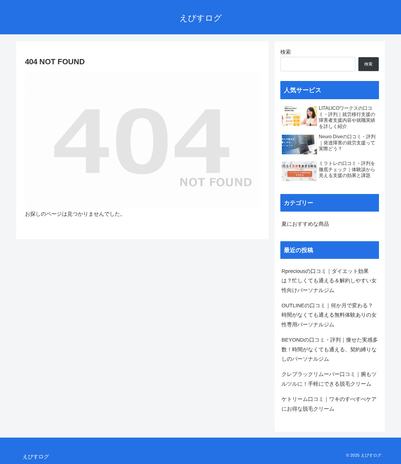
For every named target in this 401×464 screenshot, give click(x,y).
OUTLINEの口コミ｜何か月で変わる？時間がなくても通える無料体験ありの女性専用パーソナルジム (329, 315)
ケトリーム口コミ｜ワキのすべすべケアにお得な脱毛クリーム (329, 403)
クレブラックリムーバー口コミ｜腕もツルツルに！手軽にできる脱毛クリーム (329, 379)
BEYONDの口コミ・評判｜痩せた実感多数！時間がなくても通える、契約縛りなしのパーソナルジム (330, 349)
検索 (285, 52)
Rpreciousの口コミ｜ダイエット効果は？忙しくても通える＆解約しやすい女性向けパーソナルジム (329, 280)
